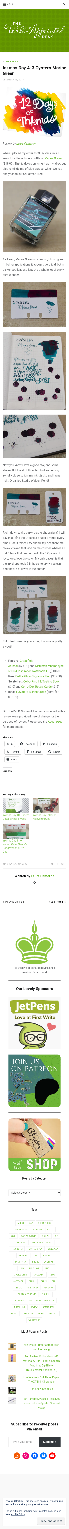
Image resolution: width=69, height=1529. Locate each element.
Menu (10, 4)
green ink (23, 1255)
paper (44, 1281)
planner (46, 1294)
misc (47, 1268)
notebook (18, 1281)
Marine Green (53, 158)
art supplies (44, 1223)
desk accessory (28, 1236)
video (41, 1314)
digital (45, 1236)
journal (48, 1262)
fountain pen (35, 1249)
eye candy (21, 1242)
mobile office (21, 1275)
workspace (34, 1320)
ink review (10, 864)
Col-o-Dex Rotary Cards (36, 686)
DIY (56, 1236)
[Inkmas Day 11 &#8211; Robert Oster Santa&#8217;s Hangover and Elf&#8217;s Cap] (16, 831)
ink (35, 1255)
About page (55, 721)
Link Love (34, 1268)
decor (50, 1230)
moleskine (39, 1275)
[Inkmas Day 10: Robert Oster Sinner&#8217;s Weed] (16, 805)
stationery (48, 1307)
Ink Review (12, 61)
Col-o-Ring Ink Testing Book (41, 681)
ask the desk (21, 1230)
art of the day (25, 1223)
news (52, 1275)
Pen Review (32, 1288)
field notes (17, 1249)
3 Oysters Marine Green (30, 692)
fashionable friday (42, 1242)
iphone (35, 1262)
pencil (18, 1288)
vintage (53, 1314)
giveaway (53, 1249)
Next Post (57, 902)
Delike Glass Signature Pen (32, 676)
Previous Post (15, 902)
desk (13, 1236)
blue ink (37, 1230)
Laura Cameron (42, 876)
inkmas (23, 864)
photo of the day (27, 1294)
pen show (49, 1288)
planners (19, 1301)
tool (13, 1314)
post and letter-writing (42, 1301)
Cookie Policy (18, 1514)
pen (54, 1281)
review (34, 1307)
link (22, 1268)
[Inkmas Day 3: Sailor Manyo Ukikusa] (46, 805)
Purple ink (20, 1307)
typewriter (27, 1314)
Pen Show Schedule (41, 1388)
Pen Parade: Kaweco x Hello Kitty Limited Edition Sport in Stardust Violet (41, 1403)
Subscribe (49, 1442)
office (32, 1281)
